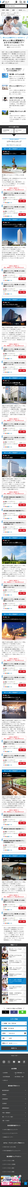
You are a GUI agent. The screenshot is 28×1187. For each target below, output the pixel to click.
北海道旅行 (5, 1099)
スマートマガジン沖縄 (8, 1160)
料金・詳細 (22, 200)
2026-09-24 (12, 1033)
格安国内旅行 (5, 1090)
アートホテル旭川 (8, 457)
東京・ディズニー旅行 (7, 1116)
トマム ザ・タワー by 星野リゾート (13, 542)
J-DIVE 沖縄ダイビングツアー (10, 1129)
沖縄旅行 (4, 1094)
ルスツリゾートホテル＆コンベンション (14, 619)
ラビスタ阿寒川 (7, 775)
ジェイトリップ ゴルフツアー (10, 1133)
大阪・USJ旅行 (5, 1120)
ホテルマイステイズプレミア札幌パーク (14, 224)
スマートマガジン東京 (8, 1168)
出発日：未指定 (5, 10)
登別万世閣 (6, 860)
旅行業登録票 (6, 1076)
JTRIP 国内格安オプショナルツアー (12, 1150)
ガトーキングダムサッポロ (10, 304)
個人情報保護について (20, 1073)
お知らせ (5, 1080)
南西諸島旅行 (5, 1108)
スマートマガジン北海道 (9, 1164)
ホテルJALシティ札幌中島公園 (11, 382)
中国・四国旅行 (6, 1112)
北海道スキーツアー (8, 1137)
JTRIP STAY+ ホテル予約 (9, 1146)
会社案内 (5, 1072)
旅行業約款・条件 (19, 1076)
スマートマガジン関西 (8, 1171)
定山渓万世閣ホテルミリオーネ (11, 697)
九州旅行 (4, 1103)
